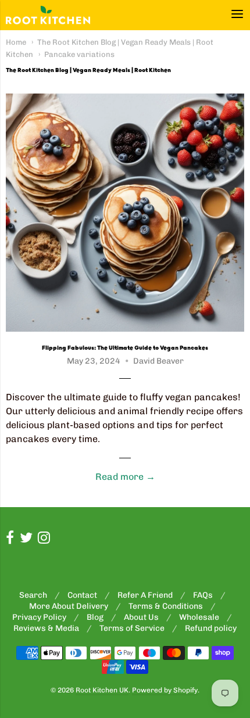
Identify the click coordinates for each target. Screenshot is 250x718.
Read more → (125, 476)
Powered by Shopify (165, 690)
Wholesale (199, 617)
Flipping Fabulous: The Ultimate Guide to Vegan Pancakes (125, 347)
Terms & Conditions (165, 606)
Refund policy (211, 628)
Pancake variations (79, 54)
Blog (95, 617)
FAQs (203, 595)
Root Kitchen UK (102, 690)
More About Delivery (68, 606)
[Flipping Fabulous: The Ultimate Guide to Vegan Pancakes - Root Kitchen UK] (125, 213)
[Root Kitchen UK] (48, 15)
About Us (141, 617)
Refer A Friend (145, 595)
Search (33, 595)
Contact (82, 595)
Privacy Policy (39, 617)
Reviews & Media (46, 628)
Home (16, 42)
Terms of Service (132, 628)
